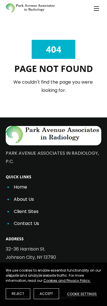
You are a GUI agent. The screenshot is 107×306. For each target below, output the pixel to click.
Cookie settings (82, 293)
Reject (18, 293)
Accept (46, 293)
